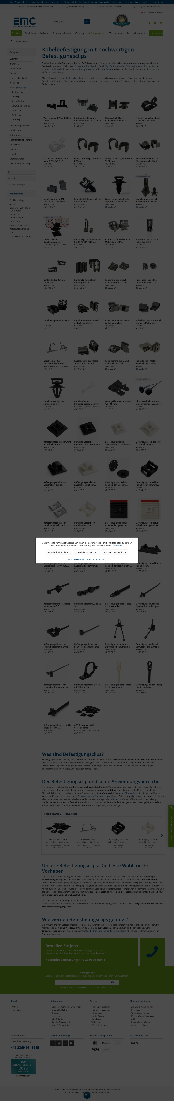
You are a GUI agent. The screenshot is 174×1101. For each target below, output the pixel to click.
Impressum (76, 559)
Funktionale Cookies (87, 552)
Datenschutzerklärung (95, 559)
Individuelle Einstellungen (59, 552)
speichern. (118, 545)
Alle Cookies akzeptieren (115, 552)
